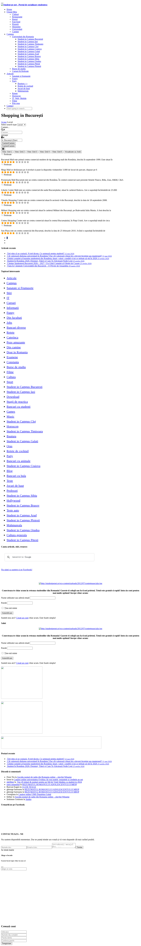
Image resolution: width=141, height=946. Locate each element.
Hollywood (13, 500)
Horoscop (16, 96)
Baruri (15, 19)
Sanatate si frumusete (21, 76)
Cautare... (5, 127)
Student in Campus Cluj (28, 46)
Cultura (11, 377)
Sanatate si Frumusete (20, 288)
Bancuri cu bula (16, 475)
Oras (9, 446)
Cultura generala (17, 535)
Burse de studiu (19, 69)
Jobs (9, 322)
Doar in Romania (17, 352)
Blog (10, 471)
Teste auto (13, 510)
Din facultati (14, 317)
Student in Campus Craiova (30, 49)
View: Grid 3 (32, 152)
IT (8, 298)
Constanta (13, 362)
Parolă (4, 603)
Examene (12, 357)
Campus (10, 34)
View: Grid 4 (45, 152)
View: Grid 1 (7, 152)
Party (14, 81)
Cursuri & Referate (20, 71)
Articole (10, 73)
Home (9, 9)
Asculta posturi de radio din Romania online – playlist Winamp (44, 777)
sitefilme (10, 782)
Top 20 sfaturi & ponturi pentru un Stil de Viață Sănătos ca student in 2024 (49, 782)
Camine (15, 31)
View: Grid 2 (20, 152)
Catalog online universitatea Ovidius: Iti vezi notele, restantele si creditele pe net (48, 779)
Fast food (16, 22)
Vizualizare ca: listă (73, 152)
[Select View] (3, 148)
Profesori (12, 490)
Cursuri (11, 302)
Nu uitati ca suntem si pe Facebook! (16, 569)
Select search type (9, 124)
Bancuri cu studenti (18, 406)
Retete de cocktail (25, 86)
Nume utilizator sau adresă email (15, 598)
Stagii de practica (17, 401)
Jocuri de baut (24, 88)
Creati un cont (22, 618)
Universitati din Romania (23, 36)
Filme (14, 101)
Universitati (17, 29)
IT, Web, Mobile (19, 98)
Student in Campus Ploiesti (29, 66)
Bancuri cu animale (18, 461)
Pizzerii (15, 24)
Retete (15, 93)
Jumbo (28, 799)
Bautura (11, 436)
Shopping (16, 27)
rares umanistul (13, 784)
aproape (4, 135)
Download (13, 396)
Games (11, 411)
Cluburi (15, 14)
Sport (10, 382)
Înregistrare (6, 943)
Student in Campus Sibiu (28, 59)
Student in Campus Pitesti (29, 64)
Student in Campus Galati (29, 51)
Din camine (14, 347)
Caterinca (12, 337)
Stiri (9, 293)
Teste (10, 480)
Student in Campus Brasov (29, 56)
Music (10, 416)
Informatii (13, 307)
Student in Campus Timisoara (30, 44)
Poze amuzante (16, 342)
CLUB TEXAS (29, 787)
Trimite (79, 847)
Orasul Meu (12, 12)
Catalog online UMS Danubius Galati (34, 794)
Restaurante (17, 17)
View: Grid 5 (57, 152)
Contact (10, 106)
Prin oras (16, 103)
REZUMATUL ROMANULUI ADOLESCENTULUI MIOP (49, 784)
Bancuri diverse (16, 327)
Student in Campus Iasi (28, 41)
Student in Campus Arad (28, 54)
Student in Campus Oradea (29, 61)
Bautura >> (23, 83)
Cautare (8, 143)
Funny (15, 78)
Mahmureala (23, 91)
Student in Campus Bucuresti (30, 39)
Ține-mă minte (10, 608)
